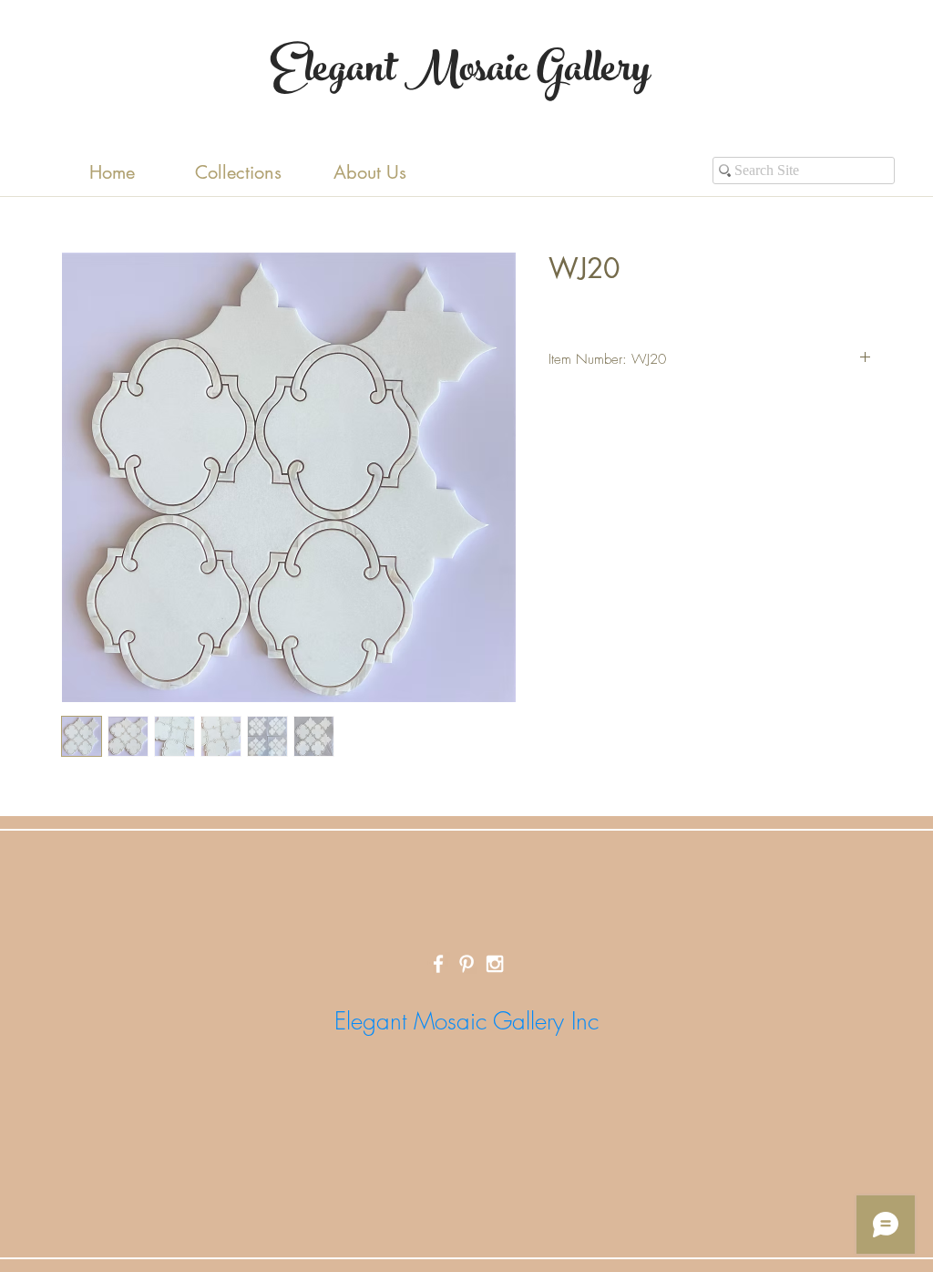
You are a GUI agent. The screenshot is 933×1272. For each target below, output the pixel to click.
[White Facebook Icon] (438, 964)
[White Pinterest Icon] (466, 964)
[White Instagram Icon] (495, 964)
